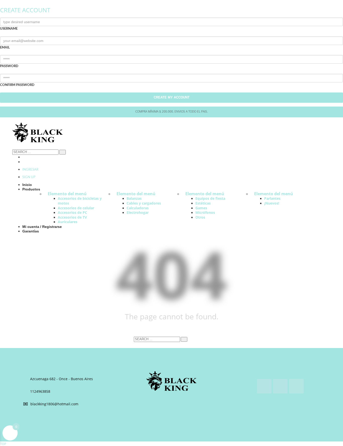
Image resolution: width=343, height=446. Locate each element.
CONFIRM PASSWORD (17, 85)
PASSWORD (9, 66)
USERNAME (9, 28)
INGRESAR (30, 169)
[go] (62, 152)
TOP (3, 443)
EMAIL (5, 47)
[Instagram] (23, 157)
